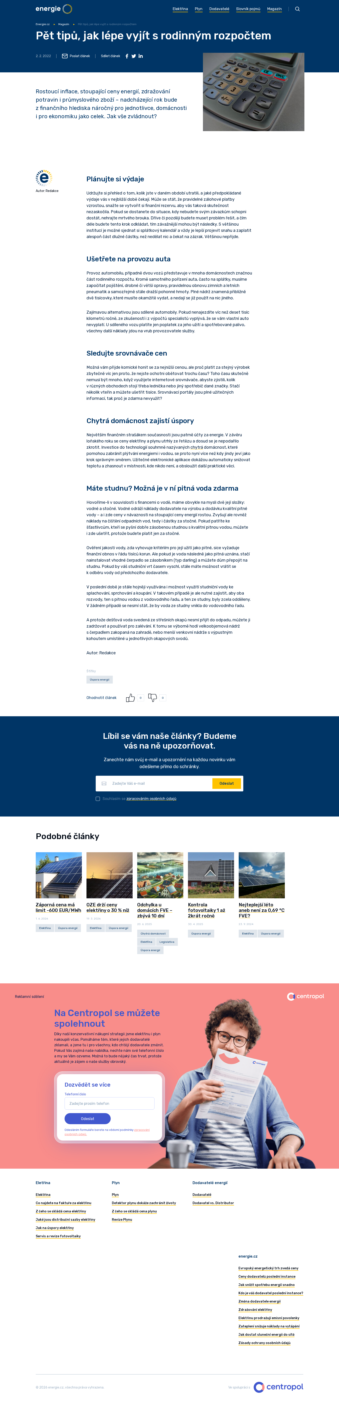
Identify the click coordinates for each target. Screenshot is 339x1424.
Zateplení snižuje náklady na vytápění (269, 1326)
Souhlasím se (139, 798)
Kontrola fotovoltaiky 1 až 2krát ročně (206, 910)
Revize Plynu (122, 1220)
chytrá (196, 447)
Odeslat (227, 783)
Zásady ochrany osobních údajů (264, 1343)
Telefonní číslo (75, 1094)
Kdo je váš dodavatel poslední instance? (270, 1293)
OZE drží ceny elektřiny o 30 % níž (107, 907)
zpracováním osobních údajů (151, 798)
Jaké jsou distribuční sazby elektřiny (65, 1220)
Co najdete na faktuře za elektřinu (63, 1203)
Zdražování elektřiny (255, 1310)
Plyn (115, 1195)
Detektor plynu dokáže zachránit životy (144, 1203)
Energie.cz (43, 24)
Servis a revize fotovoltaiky (58, 1236)
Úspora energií (99, 679)
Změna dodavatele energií (259, 1301)
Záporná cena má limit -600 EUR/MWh (58, 907)
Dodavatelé (202, 1195)
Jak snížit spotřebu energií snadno (266, 1285)
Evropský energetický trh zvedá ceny (268, 1268)
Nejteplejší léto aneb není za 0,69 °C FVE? (262, 910)
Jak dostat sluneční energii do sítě (266, 1335)
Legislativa (167, 941)
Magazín (63, 24)
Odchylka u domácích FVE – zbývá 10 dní (154, 910)
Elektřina (45, 928)
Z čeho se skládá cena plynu (134, 1211)
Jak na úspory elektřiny (55, 1228)
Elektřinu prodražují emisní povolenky (268, 1318)
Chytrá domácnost (153, 933)
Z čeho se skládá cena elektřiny (61, 1211)
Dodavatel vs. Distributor (213, 1203)
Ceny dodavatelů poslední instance (266, 1277)
